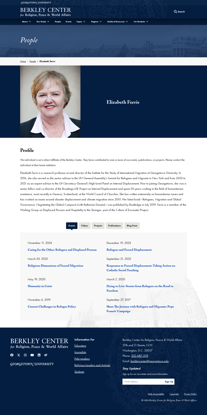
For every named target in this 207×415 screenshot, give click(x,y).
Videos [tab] (85, 225)
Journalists (80, 352)
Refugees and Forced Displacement (129, 250)
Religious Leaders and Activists (92, 365)
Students (79, 372)
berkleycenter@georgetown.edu (150, 361)
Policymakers (82, 359)
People (58, 21)
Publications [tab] (115, 225)
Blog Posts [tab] (133, 225)
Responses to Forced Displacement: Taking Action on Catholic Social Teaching (141, 268)
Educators (80, 346)
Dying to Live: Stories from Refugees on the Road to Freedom (140, 289)
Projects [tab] (99, 225)
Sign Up (169, 381)
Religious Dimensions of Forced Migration (55, 266)
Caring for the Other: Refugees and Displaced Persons (62, 250)
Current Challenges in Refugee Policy (52, 307)
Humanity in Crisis (40, 286)
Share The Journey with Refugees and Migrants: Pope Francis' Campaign (140, 309)
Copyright (174, 394)
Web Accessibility (156, 394)
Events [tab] (72, 225)
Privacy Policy (190, 394)
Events (69, 21)
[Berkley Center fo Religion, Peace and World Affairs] (45, 12)
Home (23, 61)
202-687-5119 (139, 356)
